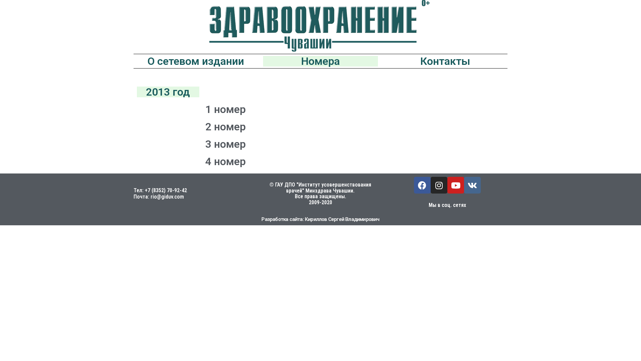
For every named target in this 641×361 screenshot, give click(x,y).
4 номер (225, 161)
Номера (320, 61)
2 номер (225, 126)
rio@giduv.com (167, 197)
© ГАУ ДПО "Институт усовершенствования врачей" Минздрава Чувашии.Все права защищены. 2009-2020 (320, 194)
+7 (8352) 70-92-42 (166, 190)
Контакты (445, 61)
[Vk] (472, 185)
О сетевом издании (196, 61)
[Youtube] (455, 185)
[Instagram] (439, 185)
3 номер (225, 144)
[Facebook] (422, 185)
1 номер (225, 109)
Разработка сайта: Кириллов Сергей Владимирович (320, 219)
